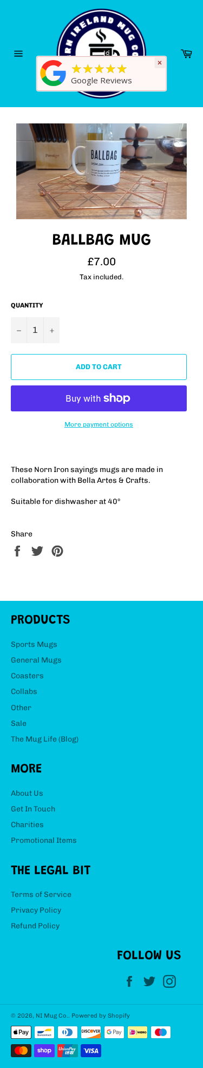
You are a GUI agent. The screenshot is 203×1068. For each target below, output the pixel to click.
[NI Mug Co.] (53, 86)
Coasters (27, 675)
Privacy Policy (36, 910)
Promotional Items (44, 840)
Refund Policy (35, 926)
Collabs (24, 691)
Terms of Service (41, 894)
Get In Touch (33, 809)
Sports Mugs (34, 644)
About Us (27, 793)
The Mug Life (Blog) (44, 739)
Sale (19, 723)
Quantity (27, 305)
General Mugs (36, 660)
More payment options (98, 424)
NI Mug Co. (52, 1015)
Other (21, 707)
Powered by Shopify (100, 1015)
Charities (27, 824)
